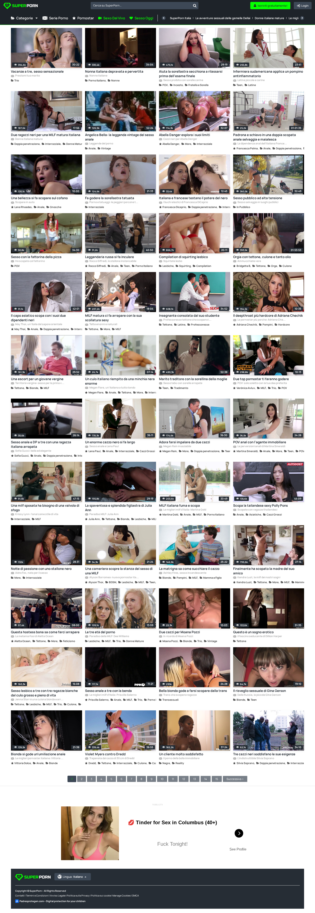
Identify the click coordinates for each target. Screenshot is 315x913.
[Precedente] (164, 18)
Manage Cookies (121, 895)
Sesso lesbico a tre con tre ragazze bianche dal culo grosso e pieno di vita (44, 692)
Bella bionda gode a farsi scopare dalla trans (193, 690)
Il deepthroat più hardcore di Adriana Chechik (268, 315)
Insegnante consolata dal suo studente (189, 315)
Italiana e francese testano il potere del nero (193, 198)
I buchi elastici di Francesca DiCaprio (185, 202)
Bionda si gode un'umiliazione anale (38, 754)
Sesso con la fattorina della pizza (36, 257)
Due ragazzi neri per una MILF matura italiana (45, 135)
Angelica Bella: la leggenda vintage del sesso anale (119, 137)
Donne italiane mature (269, 18)
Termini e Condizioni (37, 895)
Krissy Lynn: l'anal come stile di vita (36, 514)
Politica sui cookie (101, 895)
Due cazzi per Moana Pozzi (179, 632)
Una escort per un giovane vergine (37, 379)
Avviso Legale (57, 895)
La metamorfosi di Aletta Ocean (34, 636)
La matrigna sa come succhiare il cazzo (189, 568)
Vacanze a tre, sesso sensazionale (37, 71)
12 (183, 779)
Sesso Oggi (144, 18)
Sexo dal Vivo (114, 18)
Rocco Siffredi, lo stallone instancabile (112, 261)
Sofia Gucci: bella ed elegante (33, 451)
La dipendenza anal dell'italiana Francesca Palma (262, 143)
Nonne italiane (98, 75)
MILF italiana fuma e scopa (179, 505)
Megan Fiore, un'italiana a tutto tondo (112, 387)
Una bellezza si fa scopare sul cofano (39, 198)
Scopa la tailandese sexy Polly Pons (260, 505)
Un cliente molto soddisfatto (181, 754)
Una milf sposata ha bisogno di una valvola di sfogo (45, 507)
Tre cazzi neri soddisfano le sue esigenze (264, 754)
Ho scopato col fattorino (30, 261)
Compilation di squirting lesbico (183, 257)
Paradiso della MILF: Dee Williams (109, 636)
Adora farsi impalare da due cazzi (184, 442)
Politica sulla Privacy (78, 895)
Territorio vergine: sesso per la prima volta (40, 383)
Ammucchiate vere (249, 261)
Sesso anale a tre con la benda (108, 690)
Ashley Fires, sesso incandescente (184, 573)
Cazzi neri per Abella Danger (180, 139)
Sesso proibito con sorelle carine (183, 80)
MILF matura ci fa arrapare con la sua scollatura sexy (113, 317)
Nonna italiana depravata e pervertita (114, 71)
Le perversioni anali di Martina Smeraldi (261, 446)
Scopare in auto (24, 202)
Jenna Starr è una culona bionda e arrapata (40, 699)
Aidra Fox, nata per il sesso (31, 573)
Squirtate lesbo (172, 261)
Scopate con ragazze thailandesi (257, 509)
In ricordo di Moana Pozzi (178, 636)
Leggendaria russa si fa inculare (109, 257)
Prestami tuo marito (27, 75)
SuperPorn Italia (180, 18)
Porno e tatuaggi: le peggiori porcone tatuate (114, 202)
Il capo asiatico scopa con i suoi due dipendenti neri (38, 317)
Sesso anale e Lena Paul (104, 446)
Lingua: (73, 877)
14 (205, 779)
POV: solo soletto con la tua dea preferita (262, 383)
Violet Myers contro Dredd (105, 754)
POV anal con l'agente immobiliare (259, 442)
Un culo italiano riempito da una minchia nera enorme (120, 381)
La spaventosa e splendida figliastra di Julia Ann (118, 507)
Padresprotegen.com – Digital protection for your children (53, 901)
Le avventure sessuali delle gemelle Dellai (222, 18)
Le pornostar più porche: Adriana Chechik (262, 319)
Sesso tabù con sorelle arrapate (182, 383)
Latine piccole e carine (251, 80)
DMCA (135, 895)
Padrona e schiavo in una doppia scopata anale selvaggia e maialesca (264, 137)
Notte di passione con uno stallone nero (41, 568)
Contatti (19, 895)
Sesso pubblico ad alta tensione (257, 198)
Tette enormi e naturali (103, 324)
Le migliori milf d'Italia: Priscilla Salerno (112, 695)
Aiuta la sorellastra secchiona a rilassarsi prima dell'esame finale (190, 73)
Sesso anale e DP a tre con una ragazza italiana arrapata (41, 444)
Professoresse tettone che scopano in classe (188, 319)
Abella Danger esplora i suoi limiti (184, 135)
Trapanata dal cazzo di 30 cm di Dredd (111, 758)
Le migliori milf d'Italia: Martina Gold (184, 509)
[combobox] (144, 5)
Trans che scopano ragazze (180, 695)
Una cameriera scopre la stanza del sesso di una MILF (119, 570)
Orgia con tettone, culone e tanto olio (262, 257)
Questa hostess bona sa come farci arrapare (45, 632)
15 (216, 779)
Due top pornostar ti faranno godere (261, 379)
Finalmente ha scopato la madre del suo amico (263, 570)
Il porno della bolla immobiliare (181, 758)
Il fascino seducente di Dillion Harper (259, 636)
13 (194, 779)
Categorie (24, 18)
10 (162, 779)
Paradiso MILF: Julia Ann (104, 514)
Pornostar (85, 18)
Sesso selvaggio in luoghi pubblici (257, 202)
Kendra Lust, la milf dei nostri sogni (258, 577)
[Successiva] (302, 18)
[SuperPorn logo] (20, 6)
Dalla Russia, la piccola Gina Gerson (259, 695)
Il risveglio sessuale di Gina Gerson (259, 690)
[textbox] (141, 5)
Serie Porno (58, 18)
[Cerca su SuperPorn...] (194, 5)
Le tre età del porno (100, 632)
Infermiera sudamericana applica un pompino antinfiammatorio (268, 73)
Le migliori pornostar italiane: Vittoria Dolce (40, 758)
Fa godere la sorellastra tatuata (109, 198)
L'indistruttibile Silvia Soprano (255, 758)
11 (173, 779)
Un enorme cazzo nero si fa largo (110, 442)
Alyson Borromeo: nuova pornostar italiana (114, 577)
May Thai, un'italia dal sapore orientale (38, 324)
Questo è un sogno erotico (253, 632)
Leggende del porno (101, 143)
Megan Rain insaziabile (177, 446)
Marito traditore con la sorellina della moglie (193, 379)
